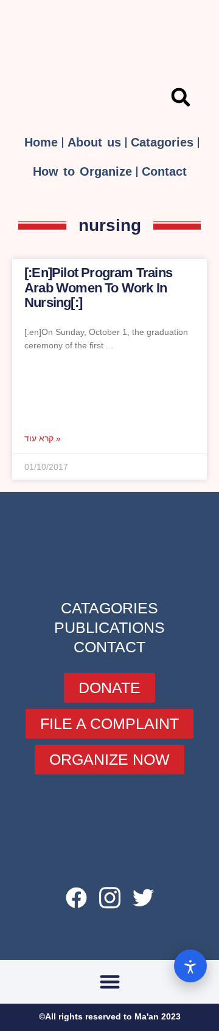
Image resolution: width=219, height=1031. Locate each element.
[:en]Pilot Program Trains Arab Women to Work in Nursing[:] (98, 287)
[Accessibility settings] (190, 966)
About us (94, 142)
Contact (164, 171)
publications (109, 627)
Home (41, 142)
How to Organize (82, 171)
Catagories (162, 142)
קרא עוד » (42, 438)
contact (109, 646)
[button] (181, 97)
